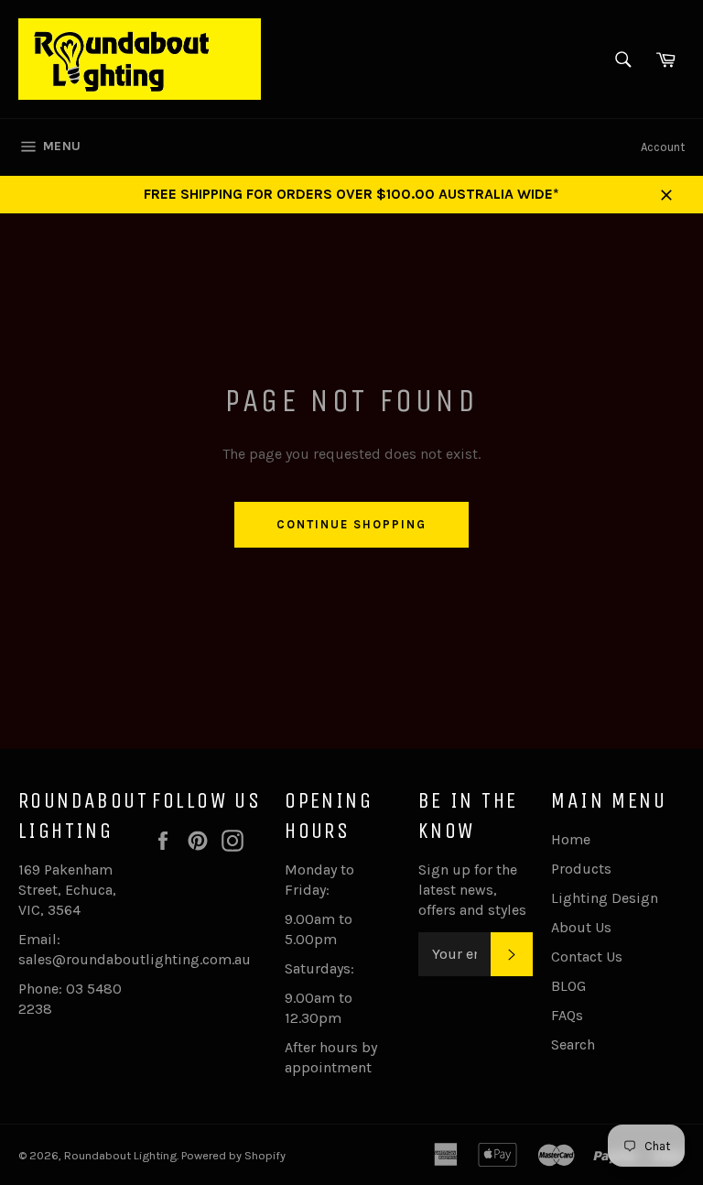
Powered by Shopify (233, 1155)
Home (570, 839)
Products (581, 868)
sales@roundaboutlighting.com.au (134, 959)
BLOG (568, 986)
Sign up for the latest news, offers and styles (472, 890)
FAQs (567, 1015)
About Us (581, 927)
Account (663, 147)
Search (573, 1044)
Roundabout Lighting (120, 1155)
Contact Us (586, 956)
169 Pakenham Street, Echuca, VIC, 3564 (67, 890)
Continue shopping (351, 524)
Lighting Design (604, 898)
